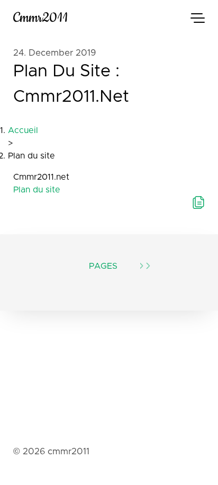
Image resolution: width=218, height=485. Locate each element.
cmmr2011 (40, 17)
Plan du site (36, 190)
